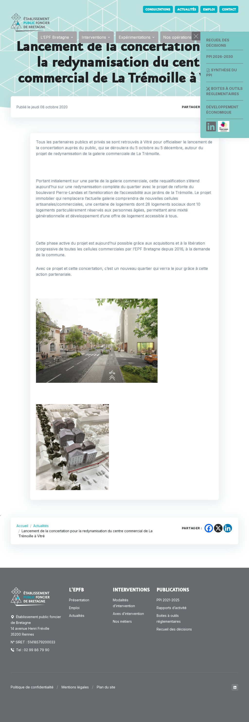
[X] (218, 528)
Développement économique (222, 109)
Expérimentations (135, 37)
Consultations (157, 9)
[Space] (30, 596)
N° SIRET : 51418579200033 (33, 642)
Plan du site (106, 687)
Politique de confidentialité (32, 687)
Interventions (94, 37)
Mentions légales (75, 687)
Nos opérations (177, 37)
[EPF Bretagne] (30, 22)
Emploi (209, 9)
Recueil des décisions (217, 42)
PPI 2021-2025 (168, 600)
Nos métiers (122, 621)
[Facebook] (209, 528)
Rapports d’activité (172, 608)
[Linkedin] (211, 126)
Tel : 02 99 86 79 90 (32, 650)
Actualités (186, 9)
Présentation (79, 600)
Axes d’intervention (128, 614)
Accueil (22, 526)
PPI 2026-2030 (219, 57)
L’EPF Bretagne (55, 37)
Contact (229, 9)
